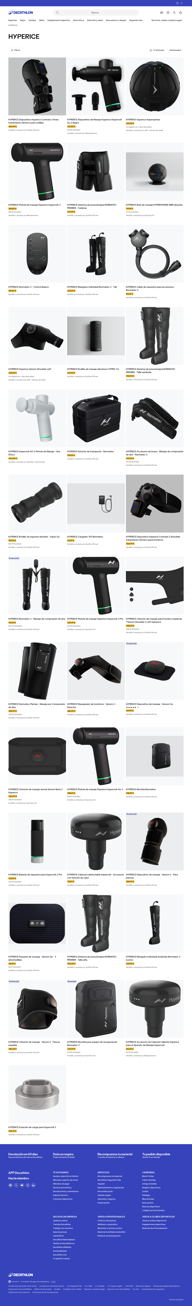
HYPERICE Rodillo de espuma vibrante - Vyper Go (34, 536)
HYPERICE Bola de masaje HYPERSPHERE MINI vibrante (154, 205)
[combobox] (177, 50)
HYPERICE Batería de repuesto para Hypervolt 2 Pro (35, 874)
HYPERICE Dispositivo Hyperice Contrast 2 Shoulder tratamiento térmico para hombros (153, 538)
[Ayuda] (168, 12)
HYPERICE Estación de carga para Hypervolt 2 (32, 1127)
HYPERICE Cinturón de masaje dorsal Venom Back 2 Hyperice (35, 791)
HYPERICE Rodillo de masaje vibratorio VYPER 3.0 (93, 369)
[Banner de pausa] (177, 3)
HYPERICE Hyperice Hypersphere (143, 119)
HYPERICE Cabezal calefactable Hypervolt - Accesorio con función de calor (95, 876)
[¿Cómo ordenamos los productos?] (151, 50)
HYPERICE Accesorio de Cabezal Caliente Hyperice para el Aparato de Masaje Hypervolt (153, 1043)
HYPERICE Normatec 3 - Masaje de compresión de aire (36, 619)
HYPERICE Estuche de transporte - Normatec (90, 451)
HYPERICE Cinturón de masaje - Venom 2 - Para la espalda (34, 1043)
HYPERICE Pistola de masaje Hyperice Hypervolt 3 (34, 205)
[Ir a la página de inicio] (20, 12)
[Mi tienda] (162, 12)
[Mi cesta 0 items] (180, 12)
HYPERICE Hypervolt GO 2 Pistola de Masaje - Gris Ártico (34, 453)
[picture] (37, 86)
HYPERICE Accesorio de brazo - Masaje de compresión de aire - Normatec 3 (155, 453)
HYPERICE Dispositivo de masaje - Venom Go (149, 704)
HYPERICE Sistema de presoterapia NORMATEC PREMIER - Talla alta (92, 958)
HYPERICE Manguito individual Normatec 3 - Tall (92, 287)
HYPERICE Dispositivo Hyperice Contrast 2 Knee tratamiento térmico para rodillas (33, 121)
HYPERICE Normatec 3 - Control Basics (28, 287)
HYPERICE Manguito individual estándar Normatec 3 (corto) (153, 958)
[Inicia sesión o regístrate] (174, 12)
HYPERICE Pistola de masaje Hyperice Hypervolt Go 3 (95, 789)
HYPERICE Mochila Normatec (141, 789)
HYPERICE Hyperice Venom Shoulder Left (29, 369)
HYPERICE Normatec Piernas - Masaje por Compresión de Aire (37, 706)
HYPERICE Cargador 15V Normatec (85, 536)
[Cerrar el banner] (181, 3)
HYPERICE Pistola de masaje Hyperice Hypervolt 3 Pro (95, 619)
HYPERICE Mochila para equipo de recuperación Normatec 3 (92, 1043)
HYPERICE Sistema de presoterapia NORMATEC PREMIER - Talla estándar (151, 371)
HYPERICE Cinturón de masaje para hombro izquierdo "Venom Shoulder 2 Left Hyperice (154, 620)
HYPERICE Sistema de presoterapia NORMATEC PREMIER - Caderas (92, 206)
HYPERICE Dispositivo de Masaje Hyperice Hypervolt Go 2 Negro (94, 121)
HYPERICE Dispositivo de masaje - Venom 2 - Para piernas (152, 876)
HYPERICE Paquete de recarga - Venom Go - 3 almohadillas (32, 958)
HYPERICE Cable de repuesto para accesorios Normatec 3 (150, 288)
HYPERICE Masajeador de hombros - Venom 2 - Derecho (92, 706)
